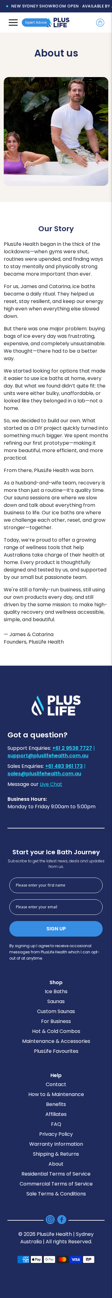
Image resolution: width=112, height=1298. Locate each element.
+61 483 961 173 (64, 766)
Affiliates (56, 1114)
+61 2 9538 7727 (72, 748)
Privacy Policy (56, 1134)
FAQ (56, 1124)
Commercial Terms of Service (56, 1183)
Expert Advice (36, 22)
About (56, 1163)
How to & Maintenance (56, 1094)
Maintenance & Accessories (56, 1041)
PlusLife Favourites (56, 1051)
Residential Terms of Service (56, 1173)
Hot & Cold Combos (56, 1031)
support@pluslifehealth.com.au (47, 755)
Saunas (56, 1001)
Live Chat (51, 784)
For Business (56, 1021)
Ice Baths (56, 991)
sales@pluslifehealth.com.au (44, 773)
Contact (56, 1084)
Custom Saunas (56, 1011)
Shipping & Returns (56, 1154)
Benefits (56, 1104)
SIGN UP (56, 928)
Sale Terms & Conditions (56, 1193)
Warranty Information (56, 1144)
